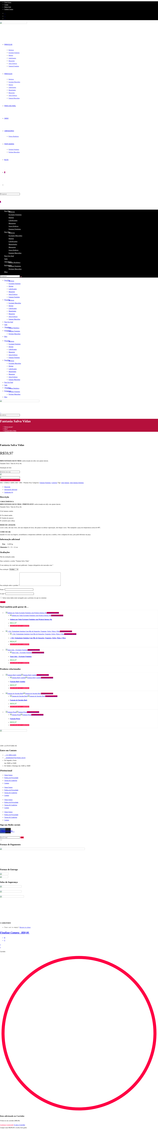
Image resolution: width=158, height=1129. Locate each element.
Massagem (12, 223)
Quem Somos (7, 2)
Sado (6, 259)
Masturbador (13, 244)
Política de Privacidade (11, 778)
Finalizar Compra (8, 9)
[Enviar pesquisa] (21, 276)
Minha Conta (7, 7)
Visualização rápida (53, 613)
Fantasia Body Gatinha (17, 681)
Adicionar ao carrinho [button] (19, 626)
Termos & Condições (10, 780)
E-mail (2, 594)
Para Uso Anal (9, 256)
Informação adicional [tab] (10, 489)
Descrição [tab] (7, 487)
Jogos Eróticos (13, 226)
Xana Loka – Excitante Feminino (21, 656)
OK (22, 837)
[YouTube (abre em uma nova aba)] (4, 19)
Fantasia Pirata (15, 719)
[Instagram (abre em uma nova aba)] (4, 16)
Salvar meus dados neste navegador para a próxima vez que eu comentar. (25, 598)
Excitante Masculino (15, 236)
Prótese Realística (14, 262)
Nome (2, 589)
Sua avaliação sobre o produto (9, 585)
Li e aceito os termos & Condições (10, 840)
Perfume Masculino (15, 269)
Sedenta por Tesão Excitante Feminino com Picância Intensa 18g (31, 619)
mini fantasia (65, 483)
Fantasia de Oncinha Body (18, 700)
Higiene (11, 217)
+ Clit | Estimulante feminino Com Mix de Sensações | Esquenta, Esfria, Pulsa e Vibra (38, 638)
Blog (6, 272)
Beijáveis (12, 212)
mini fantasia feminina (77, 483)
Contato (6, 4)
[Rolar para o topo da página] (0, 920)
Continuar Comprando (7, 1125)
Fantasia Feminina (15, 229)
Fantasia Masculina (15, 253)
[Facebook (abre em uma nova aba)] (4, 13)
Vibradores (8, 262)
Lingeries (54, 483)
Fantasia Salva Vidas (10, 430)
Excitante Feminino (15, 215)
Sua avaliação (4, 569)
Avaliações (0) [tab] (8, 492)
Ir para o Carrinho (19, 1125)
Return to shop (25, 927)
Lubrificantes (13, 220)
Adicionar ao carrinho (10, 480)
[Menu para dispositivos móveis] (1, 202)
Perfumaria (8, 265)
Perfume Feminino (15, 266)
